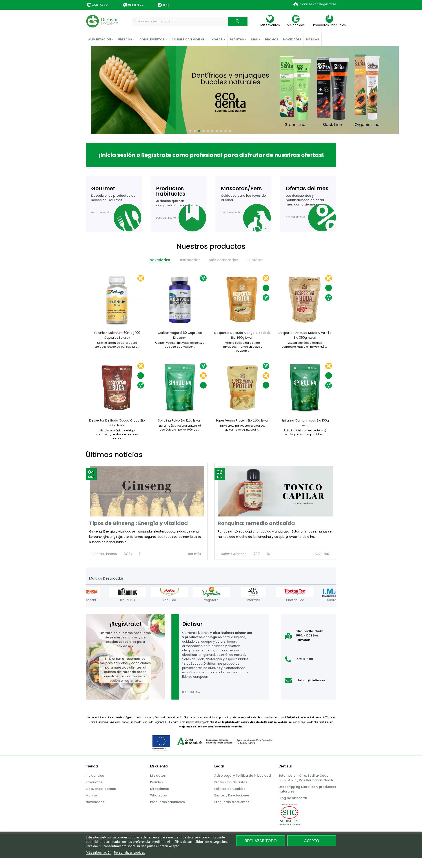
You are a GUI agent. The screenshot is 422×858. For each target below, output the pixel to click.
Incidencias (95, 775)
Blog (166, 5)
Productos (94, 782)
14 (268, 554)
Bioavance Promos (101, 789)
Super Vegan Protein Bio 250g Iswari (242, 420)
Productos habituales (167, 802)
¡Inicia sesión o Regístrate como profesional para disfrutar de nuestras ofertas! (211, 155)
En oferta (255, 259)
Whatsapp (158, 795)
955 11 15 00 (135, 5)
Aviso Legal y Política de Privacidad (242, 775)
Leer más (194, 554)
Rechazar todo (261, 840)
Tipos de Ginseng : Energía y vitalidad (138, 523)
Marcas (92, 795)
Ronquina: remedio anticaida (256, 523)
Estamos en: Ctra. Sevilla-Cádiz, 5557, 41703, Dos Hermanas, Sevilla (306, 777)
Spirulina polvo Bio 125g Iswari (180, 420)
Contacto (100, 5)
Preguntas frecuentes (231, 802)
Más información (98, 852)
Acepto (311, 840)
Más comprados (223, 259)
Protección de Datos (230, 782)
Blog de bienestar (293, 798)
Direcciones (159, 789)
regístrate (132, 680)
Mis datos (158, 775)
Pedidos (156, 782)
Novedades (160, 259)
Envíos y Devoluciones (232, 795)
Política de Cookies (229, 789)
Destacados (189, 259)
